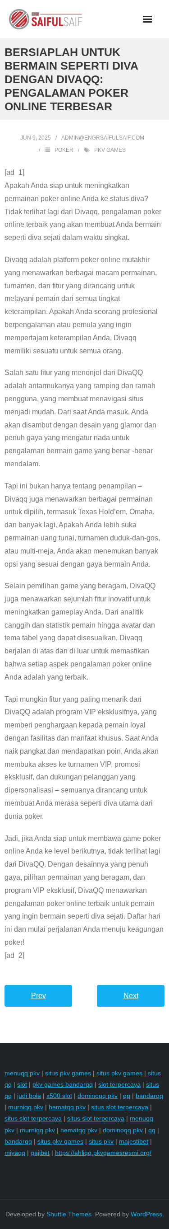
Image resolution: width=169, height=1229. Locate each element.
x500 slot (59, 1095)
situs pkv (101, 1141)
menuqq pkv (22, 1073)
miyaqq (15, 1152)
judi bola (29, 1095)
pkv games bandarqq (62, 1084)
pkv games (110, 150)
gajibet (40, 1152)
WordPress (146, 1214)
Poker (64, 150)
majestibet (133, 1141)
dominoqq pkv (98, 1095)
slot (22, 1084)
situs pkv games (68, 1073)
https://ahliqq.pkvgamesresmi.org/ (103, 1152)
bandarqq (149, 1095)
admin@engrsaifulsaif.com (102, 138)
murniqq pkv (25, 1107)
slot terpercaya (119, 1084)
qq (126, 1095)
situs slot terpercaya (119, 1107)
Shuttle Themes (68, 1214)
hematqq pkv (67, 1107)
